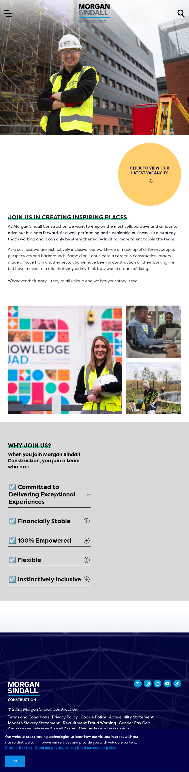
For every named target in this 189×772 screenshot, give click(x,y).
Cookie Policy (93, 717)
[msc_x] (138, 684)
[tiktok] (177, 684)
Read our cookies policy (96, 747)
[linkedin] (157, 684)
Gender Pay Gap (134, 723)
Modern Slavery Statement (34, 723)
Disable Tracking (18, 747)
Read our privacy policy (54, 747)
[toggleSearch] (181, 13)
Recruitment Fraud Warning (89, 723)
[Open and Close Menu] (8, 13)
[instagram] (148, 684)
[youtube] (167, 684)
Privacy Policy (65, 717)
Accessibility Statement (131, 717)
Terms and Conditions (28, 717)
